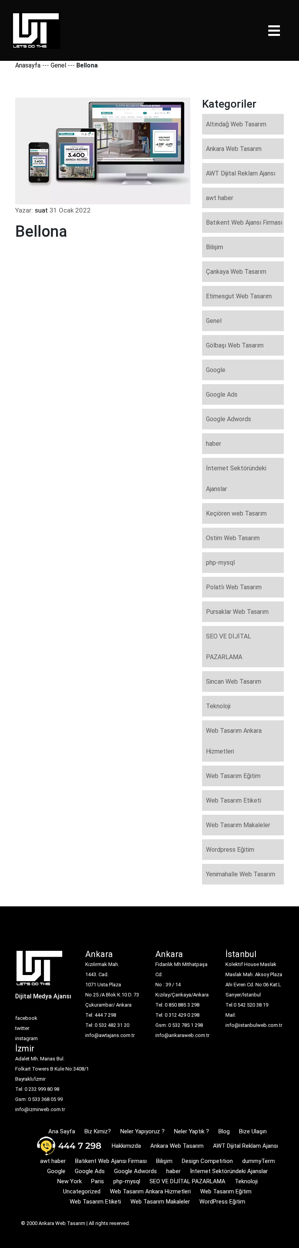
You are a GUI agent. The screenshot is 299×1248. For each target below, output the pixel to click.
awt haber (219, 198)
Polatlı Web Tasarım (234, 587)
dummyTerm (258, 1161)
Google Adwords (228, 419)
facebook (26, 1018)
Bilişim (214, 247)
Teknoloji (218, 706)
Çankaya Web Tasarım (236, 271)
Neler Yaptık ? (191, 1131)
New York (69, 1181)
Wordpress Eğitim (230, 849)
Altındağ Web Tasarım (236, 124)
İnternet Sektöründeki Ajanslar (236, 478)
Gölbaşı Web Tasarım (235, 345)
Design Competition (207, 1161)
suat (41, 210)
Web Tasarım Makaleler (238, 825)
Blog (224, 1131)
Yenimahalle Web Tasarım (240, 874)
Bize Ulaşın (253, 1131)
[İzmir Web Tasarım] (39, 970)
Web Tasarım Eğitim (233, 776)
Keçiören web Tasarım (236, 513)
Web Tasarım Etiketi (233, 800)
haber (213, 443)
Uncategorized (81, 1191)
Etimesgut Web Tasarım (239, 296)
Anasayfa (27, 65)
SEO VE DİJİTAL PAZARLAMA (228, 647)
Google (215, 370)
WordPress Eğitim (222, 1201)
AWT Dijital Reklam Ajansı (240, 173)
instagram (26, 1038)
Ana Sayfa (61, 1131)
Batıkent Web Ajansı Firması (244, 222)
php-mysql (220, 562)
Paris (97, 1181)
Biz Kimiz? (97, 1131)
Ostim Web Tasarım (233, 538)
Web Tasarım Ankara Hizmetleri (234, 741)
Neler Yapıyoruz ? (142, 1131)
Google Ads (221, 394)
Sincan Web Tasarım (233, 681)
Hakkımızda (126, 1145)
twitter (22, 1028)
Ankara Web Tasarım (234, 148)
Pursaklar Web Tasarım (237, 611)
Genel (58, 65)
